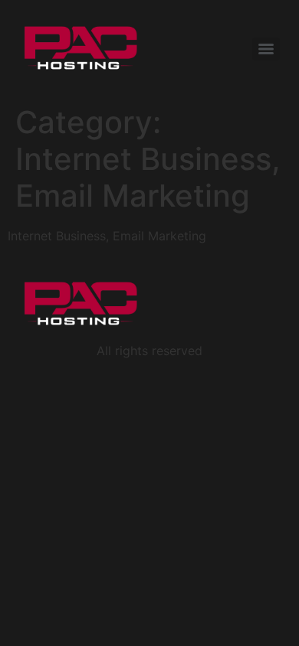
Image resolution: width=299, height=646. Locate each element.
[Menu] (266, 49)
